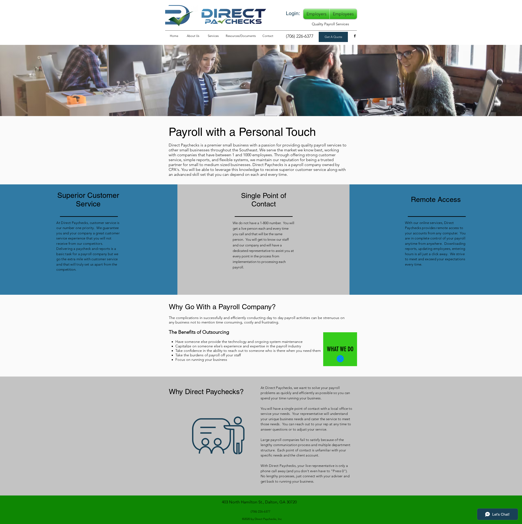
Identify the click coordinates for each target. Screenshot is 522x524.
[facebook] (355, 36)
